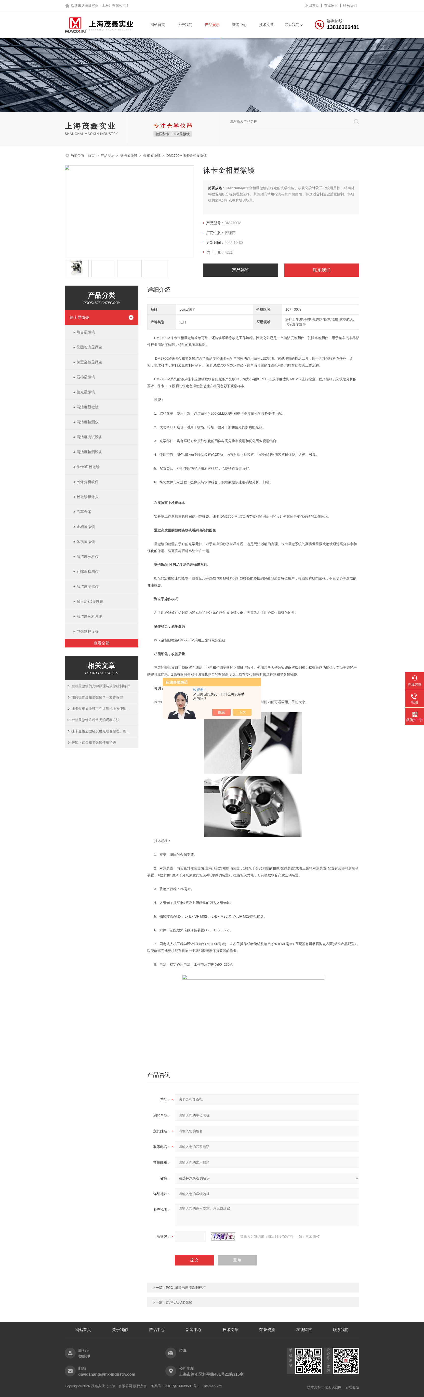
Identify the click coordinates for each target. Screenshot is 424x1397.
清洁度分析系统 (89, 616)
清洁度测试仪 (88, 586)
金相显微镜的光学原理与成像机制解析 (100, 686)
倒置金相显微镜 (89, 362)
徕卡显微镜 (128, 156)
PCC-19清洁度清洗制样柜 (186, 1288)
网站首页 (157, 25)
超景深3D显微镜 (90, 601)
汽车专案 (84, 512)
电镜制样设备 (88, 631)
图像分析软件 (88, 482)
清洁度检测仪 (88, 422)
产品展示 (212, 25)
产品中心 (157, 1330)
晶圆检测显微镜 (89, 347)
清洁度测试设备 (89, 437)
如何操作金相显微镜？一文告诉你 (97, 697)
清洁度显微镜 (88, 407)
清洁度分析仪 (88, 556)
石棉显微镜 (86, 377)
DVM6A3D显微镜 (179, 1302)
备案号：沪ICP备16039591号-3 (175, 1386)
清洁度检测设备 (89, 452)
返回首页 (312, 5)
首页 (91, 156)
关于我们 (185, 25)
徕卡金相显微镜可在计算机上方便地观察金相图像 (104, 709)
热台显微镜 (86, 332)
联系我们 (350, 5)
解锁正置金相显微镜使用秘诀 (93, 742)
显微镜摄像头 (88, 497)
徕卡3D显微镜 (88, 467)
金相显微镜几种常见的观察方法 (95, 720)
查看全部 (101, 643)
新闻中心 (239, 25)
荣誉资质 (267, 1330)
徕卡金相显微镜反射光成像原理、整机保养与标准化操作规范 (104, 731)
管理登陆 (352, 1387)
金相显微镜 (151, 156)
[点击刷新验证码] (223, 1236)
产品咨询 (241, 270)
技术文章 (266, 25)
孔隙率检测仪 (88, 571)
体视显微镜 (86, 542)
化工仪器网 (333, 1387)
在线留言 (331, 5)
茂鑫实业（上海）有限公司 (105, 5)
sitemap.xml (212, 1386)
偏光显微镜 (86, 392)
